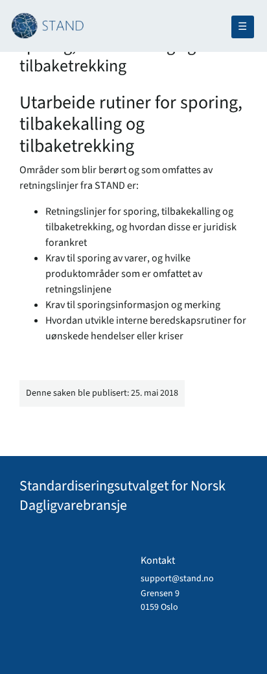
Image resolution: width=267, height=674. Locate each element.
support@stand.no (177, 578)
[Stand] (128, 12)
